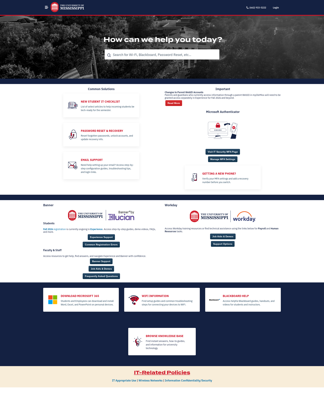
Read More (174, 103)
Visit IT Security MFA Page (223, 151)
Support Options (222, 244)
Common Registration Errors (101, 244)
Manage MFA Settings (222, 159)
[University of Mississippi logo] (67, 7)
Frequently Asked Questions (101, 276)
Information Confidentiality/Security (188, 380)
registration (54, 229)
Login (276, 7)
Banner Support (101, 261)
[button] (46, 7)
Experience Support (101, 237)
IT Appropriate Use (124, 380)
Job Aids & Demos (101, 268)
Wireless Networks (151, 380)
